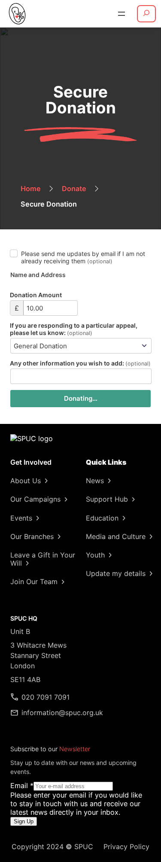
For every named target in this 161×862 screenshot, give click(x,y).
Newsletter (74, 748)
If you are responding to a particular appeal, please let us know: (73, 329)
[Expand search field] (146, 13)
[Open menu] (121, 14)
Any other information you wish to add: (80, 363)
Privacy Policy (126, 846)
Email (21, 785)
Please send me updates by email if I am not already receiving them (83, 257)
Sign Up (23, 821)
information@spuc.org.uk (62, 712)
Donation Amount (36, 295)
